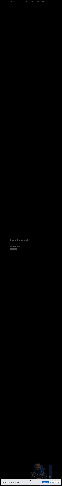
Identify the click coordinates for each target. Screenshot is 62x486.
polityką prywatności (16, 482)
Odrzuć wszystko (52, 482)
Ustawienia (58, 482)
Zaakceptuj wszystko (45, 482)
